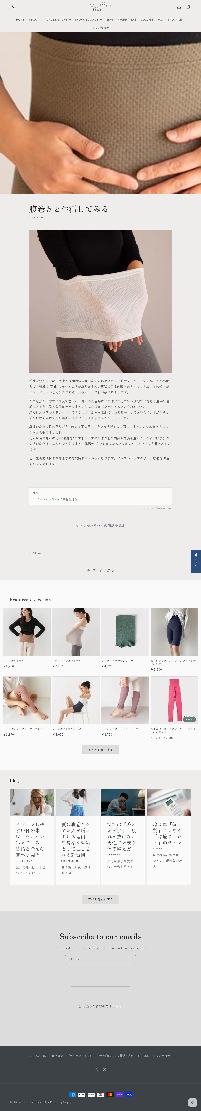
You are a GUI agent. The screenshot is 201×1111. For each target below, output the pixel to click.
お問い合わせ (161, 1056)
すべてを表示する (100, 750)
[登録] (131, 959)
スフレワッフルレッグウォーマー (121, 729)
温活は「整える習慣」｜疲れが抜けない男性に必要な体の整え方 (121, 836)
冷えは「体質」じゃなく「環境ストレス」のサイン (167, 833)
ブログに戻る (103, 570)
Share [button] (37, 553)
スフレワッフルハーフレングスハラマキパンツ (173, 662)
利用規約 (143, 1056)
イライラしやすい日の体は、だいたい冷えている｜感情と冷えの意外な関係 (30, 839)
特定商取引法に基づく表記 (116, 1056)
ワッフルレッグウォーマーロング (23, 729)
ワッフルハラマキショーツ (117, 661)
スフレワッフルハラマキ (67, 661)
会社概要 (57, 1056)
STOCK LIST (39, 1056)
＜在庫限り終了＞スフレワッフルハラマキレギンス (173, 730)
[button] (14, 6)
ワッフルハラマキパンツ (67, 729)
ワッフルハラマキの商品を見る (57, 499)
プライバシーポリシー (81, 1056)
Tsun (169, 507)
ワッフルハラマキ (13, 661)
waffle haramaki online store (34, 1102)
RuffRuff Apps (154, 507)
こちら (117, 1006)
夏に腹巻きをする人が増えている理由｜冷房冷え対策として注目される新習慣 (75, 839)
